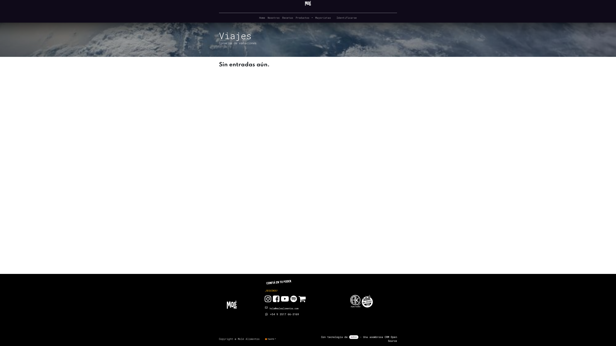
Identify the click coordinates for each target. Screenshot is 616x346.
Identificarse (347, 17)
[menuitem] (262, 18)
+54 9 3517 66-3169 (284, 314)
